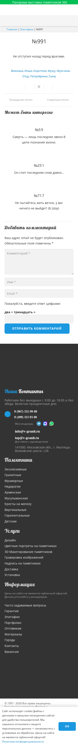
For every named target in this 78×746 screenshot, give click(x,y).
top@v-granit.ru (27, 438)
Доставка (11, 569)
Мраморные (14, 481)
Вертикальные (15, 510)
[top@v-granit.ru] (10, 439)
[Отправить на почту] (20, 87)
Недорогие (13, 486)
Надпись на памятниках (23, 563)
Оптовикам (13, 628)
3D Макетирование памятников (28, 552)
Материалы (13, 634)
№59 (39, 129)
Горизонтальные (17, 515)
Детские (11, 521)
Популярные (38, 76)
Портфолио (13, 623)
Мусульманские (16, 498)
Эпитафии (26, 29)
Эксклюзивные (16, 469)
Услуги (12, 530)
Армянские (13, 492)
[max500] (45, 423)
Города (10, 640)
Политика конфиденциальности (23, 741)
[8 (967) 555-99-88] (9, 414)
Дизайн (10, 540)
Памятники (18, 459)
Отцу (25, 76)
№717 (39, 195)
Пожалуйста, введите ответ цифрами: (33, 303)
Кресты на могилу (18, 504)
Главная (12, 29)
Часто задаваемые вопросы (25, 605)
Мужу (51, 71)
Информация (20, 584)
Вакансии (12, 652)
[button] (72, 21)
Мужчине (63, 71)
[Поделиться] (29, 87)
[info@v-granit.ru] (10, 431)
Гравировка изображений (24, 557)
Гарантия (12, 611)
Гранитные (13, 475)
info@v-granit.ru (27, 431)
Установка (12, 575)
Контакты (12, 646)
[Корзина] (63, 20)
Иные (28, 71)
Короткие (39, 71)
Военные (17, 71)
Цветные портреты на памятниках (31, 546)
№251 (39, 165)
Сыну (52, 76)
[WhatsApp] (51, 423)
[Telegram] (39, 423)
